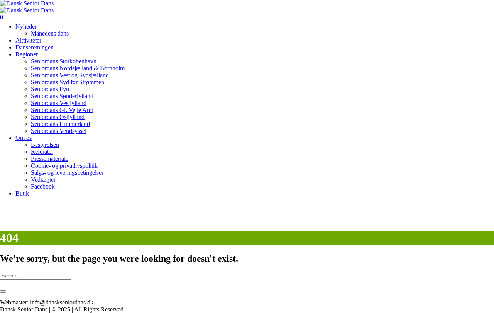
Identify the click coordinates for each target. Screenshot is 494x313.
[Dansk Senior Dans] (27, 7)
